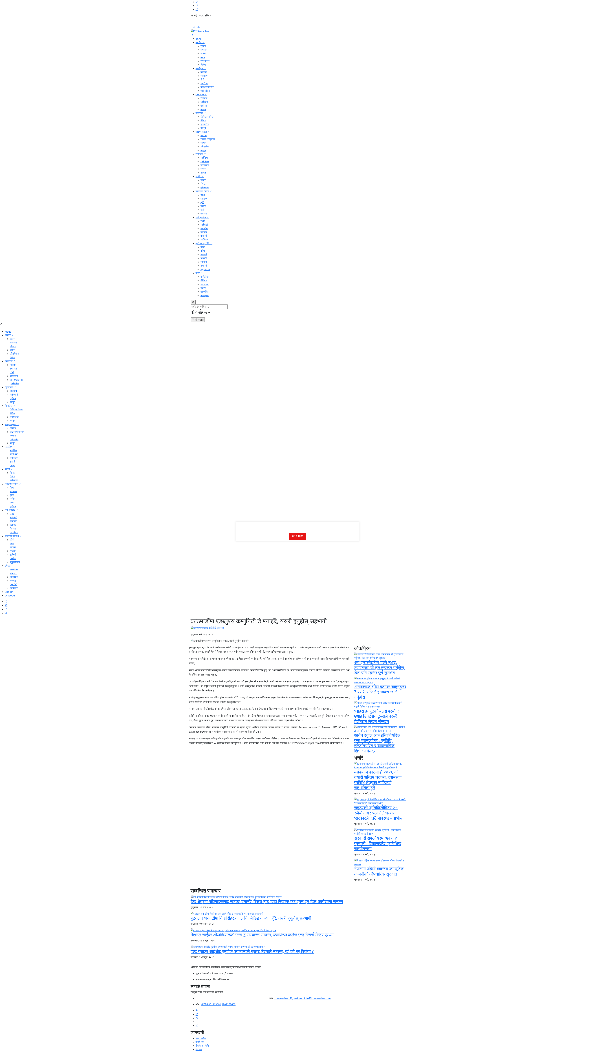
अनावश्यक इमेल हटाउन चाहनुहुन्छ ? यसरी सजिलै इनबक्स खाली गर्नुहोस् (380, 692)
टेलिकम (204, 98)
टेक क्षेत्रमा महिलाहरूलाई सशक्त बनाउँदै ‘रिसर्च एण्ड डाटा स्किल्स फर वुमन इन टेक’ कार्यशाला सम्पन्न (267, 901)
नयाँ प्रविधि (201, 217)
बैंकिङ (203, 120)
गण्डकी (204, 258)
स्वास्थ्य (204, 198)
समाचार (204, 49)
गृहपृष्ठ (198, 38)
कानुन (203, 109)
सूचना (203, 46)
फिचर (203, 180)
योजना (203, 53)
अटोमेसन (205, 239)
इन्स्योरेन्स (205, 124)
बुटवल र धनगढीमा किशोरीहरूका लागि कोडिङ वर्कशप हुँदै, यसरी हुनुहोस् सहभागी (251, 918)
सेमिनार (204, 280)
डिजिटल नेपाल (202, 191)
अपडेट (199, 42)
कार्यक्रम (205, 295)
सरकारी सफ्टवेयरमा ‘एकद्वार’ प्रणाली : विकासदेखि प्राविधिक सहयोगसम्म (377, 843)
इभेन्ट (198, 273)
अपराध (204, 135)
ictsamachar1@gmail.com (289, 998)
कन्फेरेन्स (205, 276)
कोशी (203, 247)
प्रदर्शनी (204, 291)
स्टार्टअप (200, 154)
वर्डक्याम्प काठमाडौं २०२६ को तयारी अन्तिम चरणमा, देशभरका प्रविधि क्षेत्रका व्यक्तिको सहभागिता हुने (377, 779)
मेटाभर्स (204, 236)
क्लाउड (204, 232)
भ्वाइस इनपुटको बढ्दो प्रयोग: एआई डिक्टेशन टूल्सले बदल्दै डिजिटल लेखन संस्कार (376, 716)
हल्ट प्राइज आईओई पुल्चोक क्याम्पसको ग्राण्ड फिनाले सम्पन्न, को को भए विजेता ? (252, 951)
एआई (203, 221)
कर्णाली (204, 265)
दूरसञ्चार (200, 94)
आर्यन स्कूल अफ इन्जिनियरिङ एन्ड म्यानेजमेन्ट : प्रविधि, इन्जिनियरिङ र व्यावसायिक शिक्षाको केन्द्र (377, 743)
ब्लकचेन (204, 228)
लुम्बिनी (204, 262)
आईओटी (204, 224)
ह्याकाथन (205, 284)
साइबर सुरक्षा (201, 131)
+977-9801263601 (211, 1004)
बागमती (204, 254)
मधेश (203, 250)
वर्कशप (203, 288)
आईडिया (204, 157)
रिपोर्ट (203, 183)
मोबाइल (204, 72)
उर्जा (202, 209)
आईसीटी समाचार (216, 627)
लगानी (203, 169)
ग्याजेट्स (200, 68)
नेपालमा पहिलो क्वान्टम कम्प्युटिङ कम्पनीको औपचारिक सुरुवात (379, 871)
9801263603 (229, 1004)
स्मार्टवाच (204, 83)
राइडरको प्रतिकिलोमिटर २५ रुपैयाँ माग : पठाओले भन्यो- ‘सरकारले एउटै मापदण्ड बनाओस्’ (378, 813)
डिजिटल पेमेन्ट (207, 116)
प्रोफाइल (205, 165)
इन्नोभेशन (205, 161)
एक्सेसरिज (205, 90)
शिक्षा (203, 195)
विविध (203, 64)
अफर (203, 57)
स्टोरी (198, 176)
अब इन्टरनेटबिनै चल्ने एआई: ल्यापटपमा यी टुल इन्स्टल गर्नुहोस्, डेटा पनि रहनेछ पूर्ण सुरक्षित (379, 667)
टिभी (203, 79)
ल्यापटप (204, 76)
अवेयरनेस (205, 146)
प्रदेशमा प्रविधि (203, 243)
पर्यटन (203, 206)
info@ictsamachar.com (317, 998)
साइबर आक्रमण (208, 139)
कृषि (202, 202)
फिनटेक (199, 113)
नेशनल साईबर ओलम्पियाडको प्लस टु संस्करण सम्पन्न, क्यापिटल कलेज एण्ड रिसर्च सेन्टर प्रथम (262, 935)
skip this (297, 536)
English (297, 22)
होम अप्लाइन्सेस (207, 87)
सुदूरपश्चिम (205, 269)
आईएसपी (204, 102)
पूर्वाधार (204, 105)
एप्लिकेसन (205, 61)
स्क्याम (203, 143)
